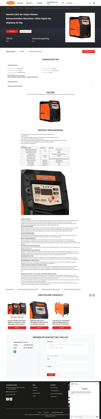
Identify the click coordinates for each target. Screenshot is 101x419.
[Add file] (72, 416)
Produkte (14, 8)
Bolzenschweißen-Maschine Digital (72, 289)
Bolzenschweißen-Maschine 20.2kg (50, 289)
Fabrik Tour (35, 390)
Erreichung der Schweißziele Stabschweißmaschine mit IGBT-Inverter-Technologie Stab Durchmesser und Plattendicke (61, 324)
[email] (15, 351)
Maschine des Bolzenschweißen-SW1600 (28, 289)
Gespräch (12, 31)
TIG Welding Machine (54, 390)
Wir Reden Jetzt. (25, 31)
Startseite (8, 8)
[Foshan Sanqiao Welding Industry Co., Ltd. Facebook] (7, 399)
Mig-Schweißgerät (54, 387)
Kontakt (51, 374)
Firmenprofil (35, 387)
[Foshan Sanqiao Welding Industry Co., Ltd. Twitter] (11, 399)
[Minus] (97, 384)
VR (63, 3)
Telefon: (49, 366)
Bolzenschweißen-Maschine (25, 8)
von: (48, 359)
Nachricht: (50, 341)
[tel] (19, 351)
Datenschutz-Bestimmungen (57, 412)
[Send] (97, 416)
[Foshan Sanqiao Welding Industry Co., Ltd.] (10, 2)
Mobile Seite (46, 412)
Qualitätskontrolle (36, 393)
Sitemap (39, 412)
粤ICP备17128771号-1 (50, 416)
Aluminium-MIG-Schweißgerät (56, 393)
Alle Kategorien (53, 396)
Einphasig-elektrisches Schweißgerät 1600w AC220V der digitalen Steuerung (39, 322)
